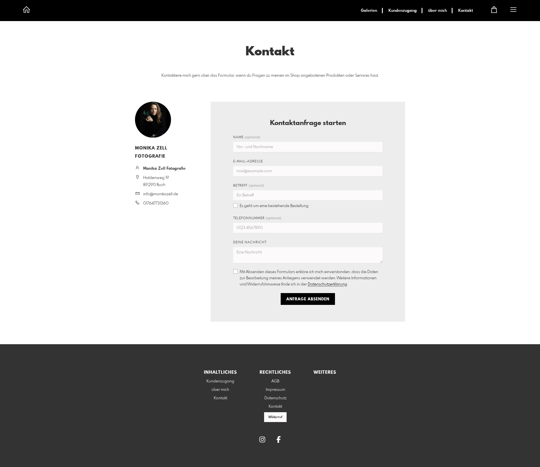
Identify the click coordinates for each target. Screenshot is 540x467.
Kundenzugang (402, 11)
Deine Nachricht (250, 242)
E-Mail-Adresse (248, 161)
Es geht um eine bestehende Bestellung (274, 206)
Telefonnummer (257, 218)
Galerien (369, 11)
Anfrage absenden (307, 299)
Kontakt (465, 11)
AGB (275, 381)
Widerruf (275, 417)
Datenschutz (275, 398)
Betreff (248, 185)
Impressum (275, 390)
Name (246, 137)
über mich (437, 11)
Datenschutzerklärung (327, 284)
